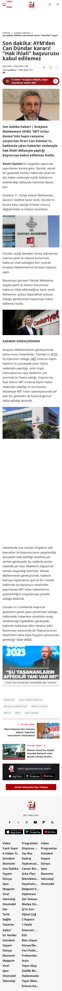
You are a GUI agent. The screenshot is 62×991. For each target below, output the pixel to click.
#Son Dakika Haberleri (31, 699)
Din (5, 909)
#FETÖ (7, 712)
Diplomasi (29, 894)
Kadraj (26, 858)
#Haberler (9, 699)
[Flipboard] (44, 822)
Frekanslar (29, 955)
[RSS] (52, 822)
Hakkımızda (30, 976)
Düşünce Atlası (31, 848)
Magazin (9, 889)
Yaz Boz (27, 853)
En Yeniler (10, 935)
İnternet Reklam (31, 930)
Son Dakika (10, 868)
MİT (33, 359)
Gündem (9, 858)
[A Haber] (31, 4)
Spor (6, 884)
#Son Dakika (31, 712)
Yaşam (7, 874)
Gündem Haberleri (22, 33)
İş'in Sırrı (28, 909)
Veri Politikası (31, 950)
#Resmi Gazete (39, 706)
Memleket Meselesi (31, 879)
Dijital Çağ (29, 914)
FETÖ (54, 354)
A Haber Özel (12, 853)
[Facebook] (9, 822)
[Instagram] (27, 822)
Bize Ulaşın (29, 940)
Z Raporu (28, 919)
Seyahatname (31, 884)
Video (6, 843)
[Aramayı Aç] (50, 4)
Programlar (30, 843)
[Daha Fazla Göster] (56, 67)
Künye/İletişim (31, 945)
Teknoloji (9, 899)
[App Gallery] (48, 776)
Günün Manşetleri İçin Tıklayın (31, 787)
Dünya (7, 879)
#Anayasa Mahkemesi (15, 706)
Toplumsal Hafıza (31, 863)
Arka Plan (28, 874)
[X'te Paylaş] (44, 67)
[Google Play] (33, 776)
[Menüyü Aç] (57, 4)
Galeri (7, 930)
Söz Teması (29, 899)
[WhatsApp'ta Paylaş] (50, 67)
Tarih (6, 914)
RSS (24, 935)
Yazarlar (8, 924)
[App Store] (15, 776)
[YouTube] (35, 822)
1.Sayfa (27, 924)
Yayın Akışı (29, 966)
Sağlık (7, 919)
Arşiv (25, 960)
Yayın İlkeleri (31, 981)
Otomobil (9, 904)
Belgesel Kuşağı (31, 889)
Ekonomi (9, 863)
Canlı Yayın (10, 848)
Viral (6, 894)
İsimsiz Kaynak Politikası (31, 986)
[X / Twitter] (18, 822)
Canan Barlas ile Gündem (31, 868)
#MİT (18, 712)
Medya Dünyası (31, 904)
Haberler (6, 33)
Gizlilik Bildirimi (31, 971)
